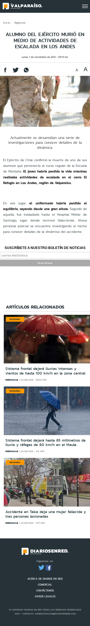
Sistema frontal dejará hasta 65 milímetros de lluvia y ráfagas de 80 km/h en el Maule (45, 443)
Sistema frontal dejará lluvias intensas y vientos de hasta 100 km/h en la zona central (45, 371)
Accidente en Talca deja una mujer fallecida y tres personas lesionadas (45, 514)
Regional (20, 22)
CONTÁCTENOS (45, 590)
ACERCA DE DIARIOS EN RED (45, 579)
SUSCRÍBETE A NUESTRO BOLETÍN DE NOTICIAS (45, 248)
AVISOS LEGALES (45, 596)
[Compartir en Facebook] (5, 72)
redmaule (11, 379)
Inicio (6, 22)
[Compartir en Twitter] (16, 72)
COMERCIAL (45, 585)
